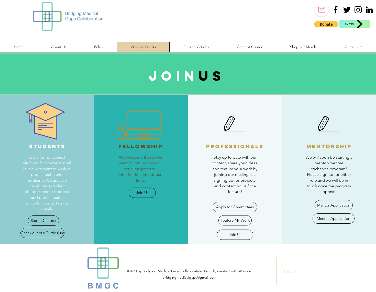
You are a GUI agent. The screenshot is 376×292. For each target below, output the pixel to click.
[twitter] (347, 10)
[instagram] (358, 10)
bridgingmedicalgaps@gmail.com (189, 277)
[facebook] (335, 10)
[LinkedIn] (369, 10)
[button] (326, 24)
